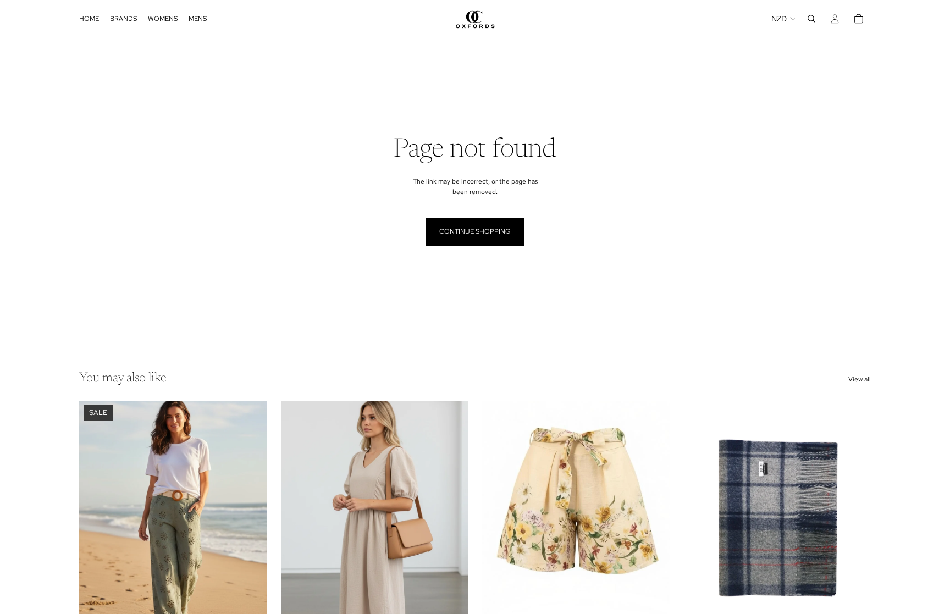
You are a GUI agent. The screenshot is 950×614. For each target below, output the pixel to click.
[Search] (811, 19)
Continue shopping (475, 231)
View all (859, 379)
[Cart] (859, 19)
